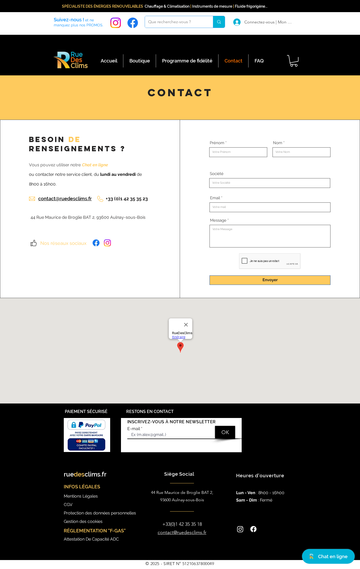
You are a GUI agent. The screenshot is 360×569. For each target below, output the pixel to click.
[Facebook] (133, 23)
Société (216, 174)
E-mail (133, 429)
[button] (294, 61)
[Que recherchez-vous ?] (219, 22)
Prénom (217, 143)
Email (215, 198)
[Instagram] (116, 23)
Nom (277, 143)
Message (218, 220)
